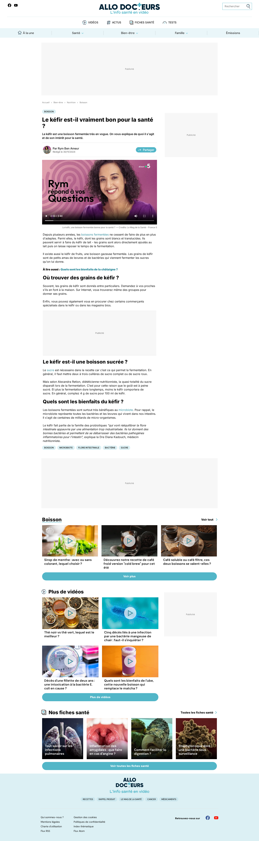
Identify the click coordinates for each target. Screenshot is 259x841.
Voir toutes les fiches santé (129, 766)
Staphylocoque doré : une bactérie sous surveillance (195, 750)
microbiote (126, 410)
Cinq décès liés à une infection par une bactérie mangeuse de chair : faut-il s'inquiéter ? (127, 636)
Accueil (46, 102)
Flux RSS (45, 831)
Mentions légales (50, 821)
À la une (28, 33)
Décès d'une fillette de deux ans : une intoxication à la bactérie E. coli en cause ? (69, 684)
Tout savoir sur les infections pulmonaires (58, 750)
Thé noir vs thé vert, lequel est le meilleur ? (69, 634)
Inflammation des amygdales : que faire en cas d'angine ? (106, 750)
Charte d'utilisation (51, 826)
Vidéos (93, 22)
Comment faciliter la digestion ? (150, 752)
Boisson (83, 102)
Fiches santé (144, 22)
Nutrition (71, 102)
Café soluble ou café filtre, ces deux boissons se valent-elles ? (187, 562)
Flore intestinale (88, 447)
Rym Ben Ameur (68, 148)
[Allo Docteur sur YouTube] (216, 818)
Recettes (88, 799)
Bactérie (110, 447)
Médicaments (168, 799)
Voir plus (129, 576)
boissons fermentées (95, 234)
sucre (50, 370)
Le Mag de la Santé (131, 799)
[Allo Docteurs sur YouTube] (16, 5)
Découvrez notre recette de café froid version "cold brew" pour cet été (129, 564)
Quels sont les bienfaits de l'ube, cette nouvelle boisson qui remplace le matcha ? (129, 684)
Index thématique (84, 826)
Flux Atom (79, 831)
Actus (116, 22)
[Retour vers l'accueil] (129, 8)
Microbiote (66, 447)
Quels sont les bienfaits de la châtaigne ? (89, 269)
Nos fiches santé (69, 712)
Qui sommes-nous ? (52, 817)
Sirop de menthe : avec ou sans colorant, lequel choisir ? (68, 562)
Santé (76, 33)
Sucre (124, 447)
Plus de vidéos (66, 592)
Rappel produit (107, 799)
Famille (179, 33)
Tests (172, 22)
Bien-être (128, 33)
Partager (148, 150)
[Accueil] (129, 785)
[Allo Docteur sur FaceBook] (9, 5)
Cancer (151, 799)
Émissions (233, 33)
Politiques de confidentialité (89, 821)
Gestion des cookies (85, 817)
